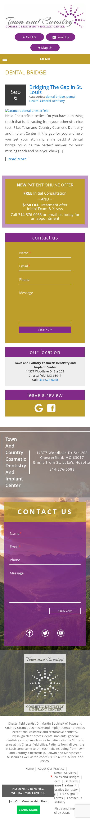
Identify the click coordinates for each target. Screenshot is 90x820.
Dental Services (65, 773)
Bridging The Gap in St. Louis (55, 89)
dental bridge (55, 97)
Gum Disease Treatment (59, 785)
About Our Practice (51, 769)
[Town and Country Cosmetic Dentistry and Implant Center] (45, 16)
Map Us (46, 48)
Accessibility (56, 802)
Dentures (71, 781)
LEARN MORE (28, 810)
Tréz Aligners (69, 794)
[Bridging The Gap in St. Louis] (44, 109)
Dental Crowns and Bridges (60, 777)
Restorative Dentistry (63, 789)
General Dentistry (52, 101)
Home (30, 769)
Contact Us (74, 798)
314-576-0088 (30, 214)
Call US (30, 37)
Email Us (62, 37)
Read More (17, 159)
